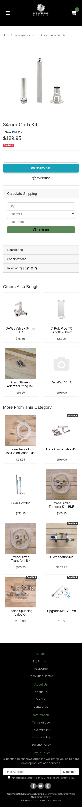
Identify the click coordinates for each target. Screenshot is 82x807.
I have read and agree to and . (42, 777)
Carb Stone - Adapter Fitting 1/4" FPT (20, 386)
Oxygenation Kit (61, 557)
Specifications (16, 259)
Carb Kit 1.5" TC (61, 382)
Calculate (42, 230)
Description (15, 250)
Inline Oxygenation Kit (61, 449)
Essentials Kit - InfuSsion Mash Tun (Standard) (20, 453)
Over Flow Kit (20, 503)
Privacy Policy (41, 730)
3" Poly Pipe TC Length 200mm (61, 330)
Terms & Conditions (45, 777)
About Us (41, 692)
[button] (41, 178)
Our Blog (41, 699)
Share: (8, 132)
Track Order (41, 668)
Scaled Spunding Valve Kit (20, 613)
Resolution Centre (41, 676)
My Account (41, 661)
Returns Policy (41, 737)
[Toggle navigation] (7, 13)
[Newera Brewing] (41, 13)
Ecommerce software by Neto (60, 793)
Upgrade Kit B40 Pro (61, 611)
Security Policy (41, 744)
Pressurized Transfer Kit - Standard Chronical (20, 561)
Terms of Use (41, 722)
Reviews (13, 268)
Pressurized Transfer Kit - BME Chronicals (62, 507)
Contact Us (41, 706)
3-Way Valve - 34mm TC (20, 330)
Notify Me (43, 168)
